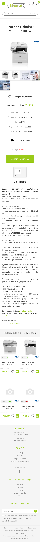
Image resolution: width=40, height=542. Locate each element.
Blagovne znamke (20, 493)
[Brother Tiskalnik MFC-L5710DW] (20, 53)
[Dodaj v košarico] (17, 371)
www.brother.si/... (26, 311)
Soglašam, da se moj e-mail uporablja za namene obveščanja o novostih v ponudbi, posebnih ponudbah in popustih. (19, 518)
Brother (28, 126)
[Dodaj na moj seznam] (12, 372)
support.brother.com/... (11, 323)
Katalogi (20, 484)
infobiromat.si (20, 441)
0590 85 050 (20, 439)
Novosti (20, 490)
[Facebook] (20, 472)
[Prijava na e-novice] (36, 511)
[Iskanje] (33, 13)
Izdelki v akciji (20, 487)
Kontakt (20, 456)
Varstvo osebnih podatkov (20, 462)
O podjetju (20, 453)
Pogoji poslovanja (20, 459)
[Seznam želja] (28, 4)
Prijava (33, 4)
